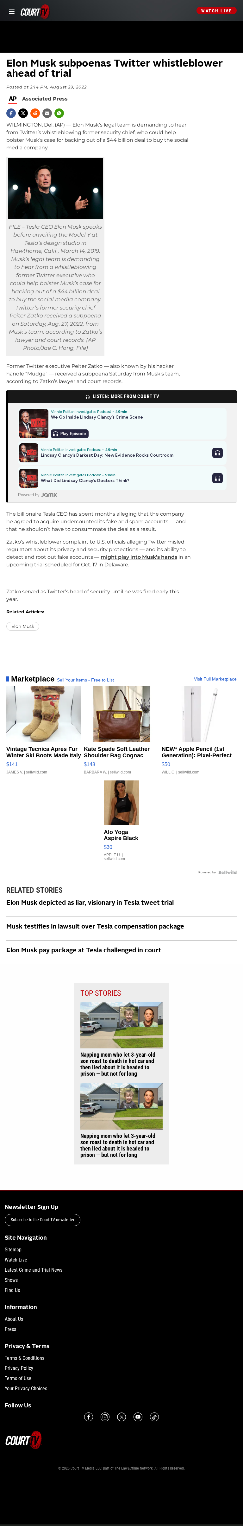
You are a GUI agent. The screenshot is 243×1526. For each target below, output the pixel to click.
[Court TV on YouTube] (138, 1416)
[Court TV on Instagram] (105, 1416)
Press (10, 1329)
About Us (14, 1319)
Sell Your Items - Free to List (85, 680)
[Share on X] (23, 113)
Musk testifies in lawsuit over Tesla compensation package (95, 927)
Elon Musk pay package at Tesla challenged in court (83, 951)
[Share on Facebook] (11, 113)
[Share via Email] (47, 113)
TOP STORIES (100, 993)
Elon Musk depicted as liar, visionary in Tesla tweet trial (90, 903)
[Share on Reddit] (35, 113)
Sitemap (13, 1250)
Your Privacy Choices (26, 1389)
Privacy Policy (19, 1368)
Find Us (12, 1290)
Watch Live (216, 10)
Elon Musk (22, 626)
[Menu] (10, 10)
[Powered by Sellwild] (227, 872)
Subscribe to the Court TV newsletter (42, 1219)
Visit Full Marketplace (215, 679)
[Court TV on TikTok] (154, 1416)
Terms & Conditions (24, 1358)
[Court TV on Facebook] (88, 1416)
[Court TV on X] (121, 1416)
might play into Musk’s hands (139, 557)
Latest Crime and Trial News (33, 1270)
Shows (11, 1280)
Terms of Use (18, 1378)
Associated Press (45, 98)
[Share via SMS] (59, 113)
